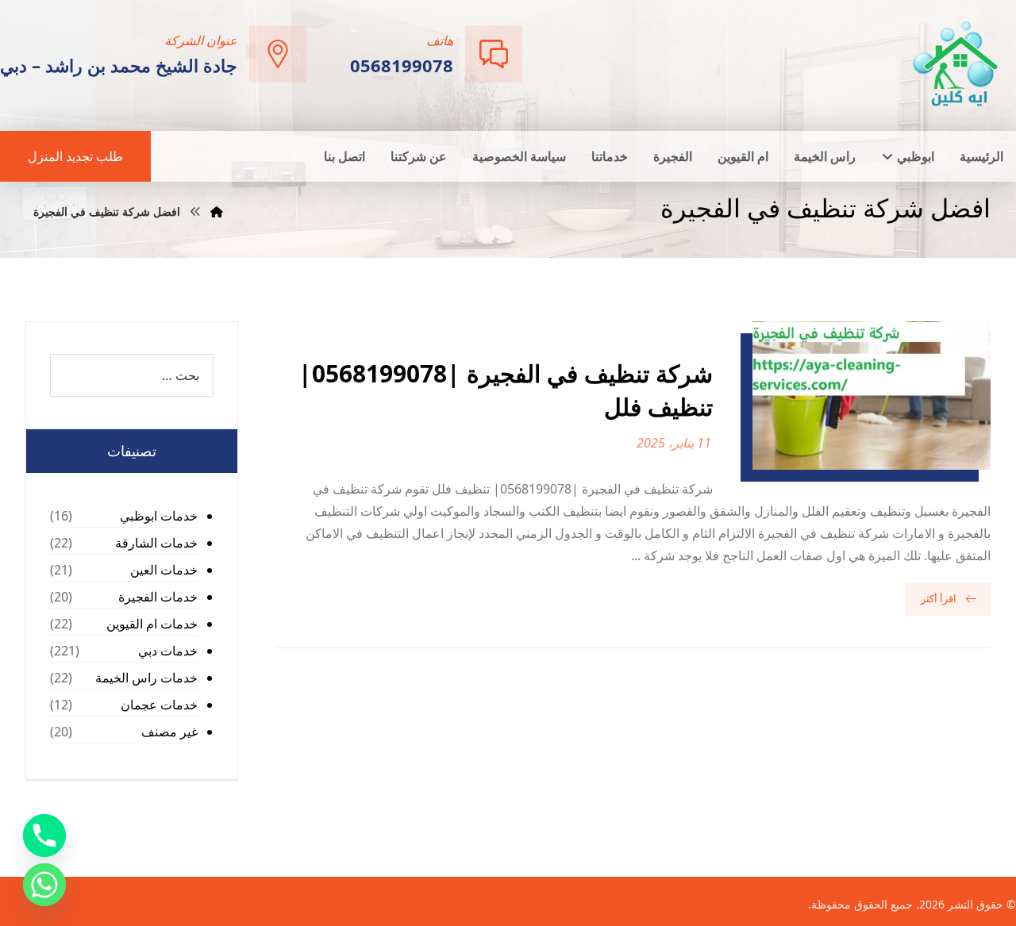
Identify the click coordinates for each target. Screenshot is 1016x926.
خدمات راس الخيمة (146, 677)
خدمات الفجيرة (158, 596)
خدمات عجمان (159, 704)
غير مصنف (169, 731)
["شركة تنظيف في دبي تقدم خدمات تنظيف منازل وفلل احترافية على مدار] (956, 64)
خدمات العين (164, 569)
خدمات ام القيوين (152, 623)
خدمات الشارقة (156, 542)
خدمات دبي (168, 650)
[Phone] (44, 835)
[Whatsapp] (44, 884)
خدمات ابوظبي (159, 515)
